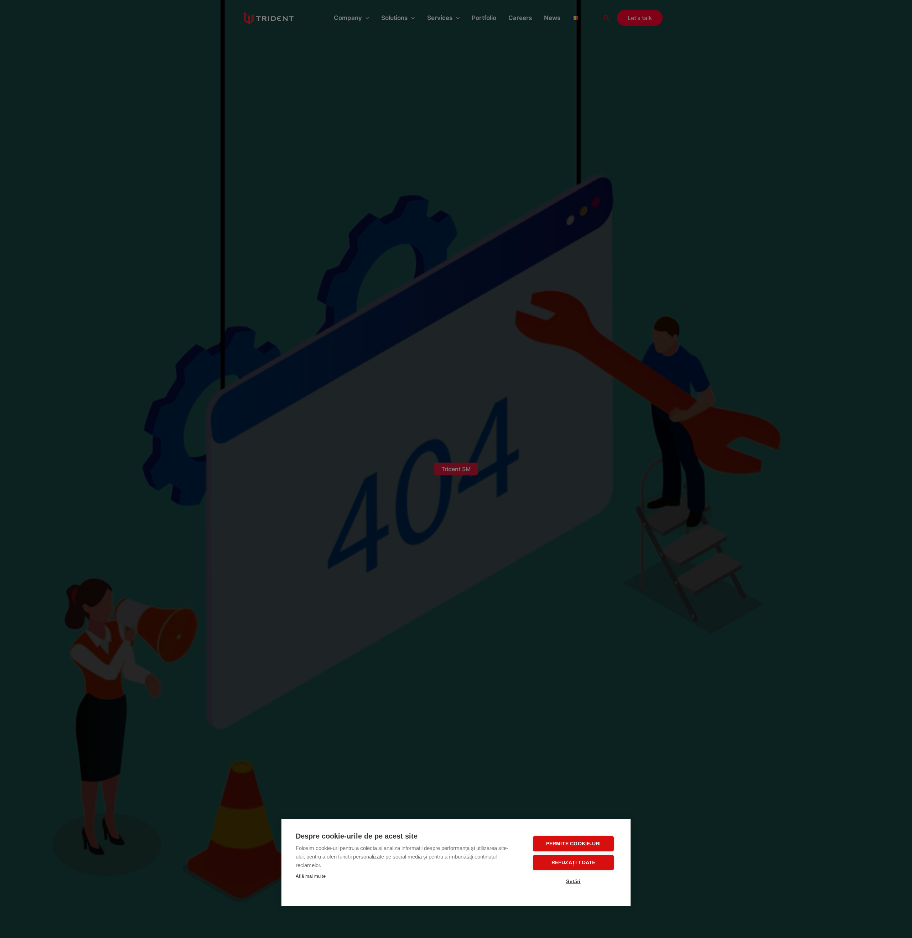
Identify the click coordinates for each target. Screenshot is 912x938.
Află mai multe (311, 876)
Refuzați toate (573, 862)
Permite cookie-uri (573, 843)
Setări (573, 881)
